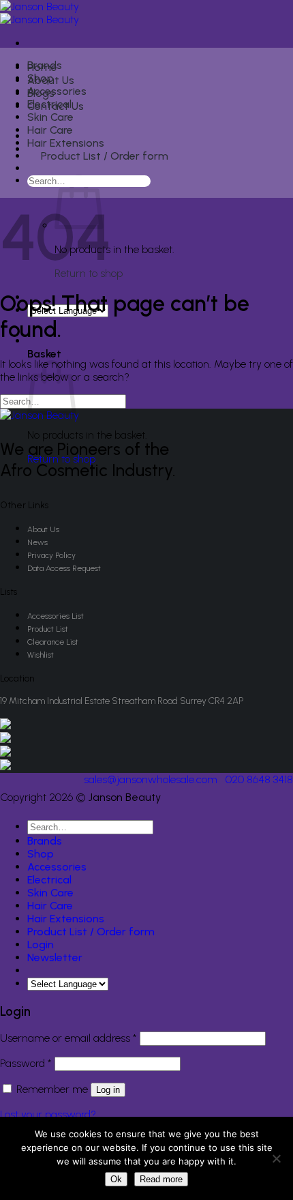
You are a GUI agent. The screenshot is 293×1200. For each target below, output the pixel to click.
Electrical (49, 104)
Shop (40, 78)
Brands (44, 65)
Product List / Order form (104, 155)
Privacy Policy (51, 555)
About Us (43, 529)
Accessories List (55, 616)
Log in (108, 1090)
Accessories (57, 91)
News (37, 542)
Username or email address (68, 1037)
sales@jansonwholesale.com (150, 779)
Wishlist (40, 655)
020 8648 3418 (259, 779)
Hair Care (50, 129)
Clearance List (52, 642)
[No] (276, 1158)
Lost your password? (48, 1114)
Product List (47, 629)
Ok (116, 1179)
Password (26, 1063)
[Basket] (35, 170)
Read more (161, 1179)
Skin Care (50, 117)
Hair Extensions (65, 142)
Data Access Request (64, 568)
